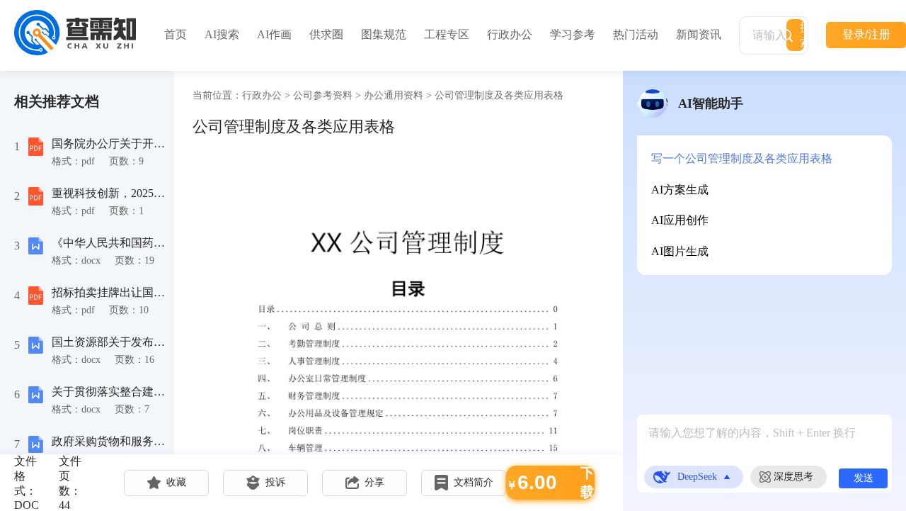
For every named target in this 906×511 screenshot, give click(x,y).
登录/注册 (866, 34)
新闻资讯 (698, 34)
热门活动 (635, 34)
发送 (863, 477)
